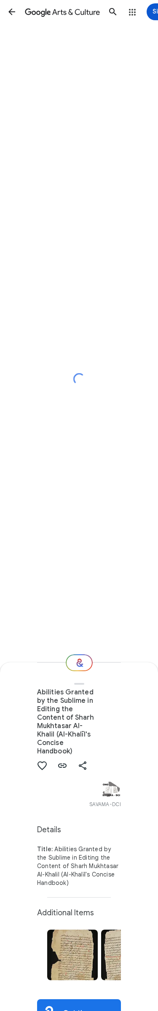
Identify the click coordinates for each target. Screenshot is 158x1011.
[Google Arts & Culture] (62, 12)
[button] (12, 12)
